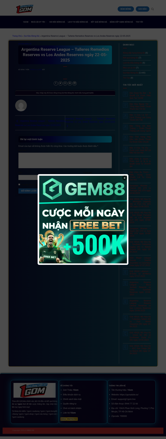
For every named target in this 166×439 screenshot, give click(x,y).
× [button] (125, 178)
